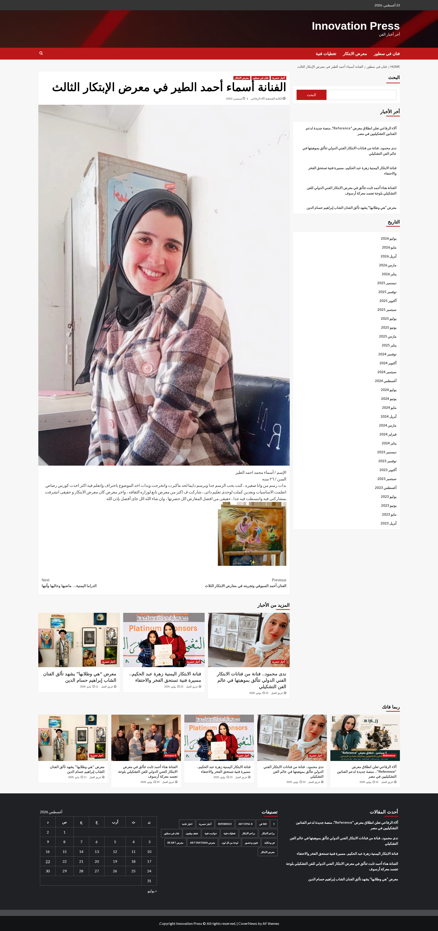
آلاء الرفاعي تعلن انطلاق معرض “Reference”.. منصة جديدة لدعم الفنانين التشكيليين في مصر (351, 131)
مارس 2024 (387, 425)
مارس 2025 (387, 336)
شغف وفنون (192, 833)
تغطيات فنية (326, 53)
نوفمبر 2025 (387, 292)
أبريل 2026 (388, 256)
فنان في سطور (387, 53)
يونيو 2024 (388, 398)
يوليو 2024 (388, 390)
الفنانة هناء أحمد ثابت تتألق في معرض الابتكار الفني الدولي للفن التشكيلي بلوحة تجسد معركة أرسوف (351, 190)
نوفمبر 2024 (387, 354)
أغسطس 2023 (385, 487)
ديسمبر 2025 (386, 283)
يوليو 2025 (388, 318)
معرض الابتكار (355, 53)
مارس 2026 (387, 265)
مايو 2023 (389, 514)
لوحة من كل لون (230, 842)
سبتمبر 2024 (386, 372)
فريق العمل (277, 693)
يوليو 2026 (388, 238)
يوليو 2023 (388, 496)
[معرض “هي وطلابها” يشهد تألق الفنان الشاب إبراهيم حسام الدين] (79, 640)
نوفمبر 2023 (387, 461)
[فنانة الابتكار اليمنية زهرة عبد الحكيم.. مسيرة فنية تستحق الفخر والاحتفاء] (164, 640)
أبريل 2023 (388, 523)
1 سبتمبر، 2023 (237, 98)
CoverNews (247, 923)
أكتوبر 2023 (387, 470)
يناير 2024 (389, 443)
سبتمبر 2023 (386, 479)
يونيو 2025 (388, 327)
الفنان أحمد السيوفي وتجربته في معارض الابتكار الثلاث (245, 583)
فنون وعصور (251, 842)
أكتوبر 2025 (387, 301)
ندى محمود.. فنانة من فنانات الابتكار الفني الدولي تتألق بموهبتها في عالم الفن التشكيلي (251, 680)
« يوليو (152, 891)
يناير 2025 (389, 345)
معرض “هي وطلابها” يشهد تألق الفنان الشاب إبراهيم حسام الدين (351, 207)
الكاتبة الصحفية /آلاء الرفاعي (266, 98)
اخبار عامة (187, 823)
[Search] (41, 53)
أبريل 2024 (388, 416)
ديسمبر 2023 (386, 452)
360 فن (263, 823)
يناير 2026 (389, 274)
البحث (394, 77)
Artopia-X (170, 755)
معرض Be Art (175, 842)
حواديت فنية (211, 833)
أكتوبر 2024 (387, 363)
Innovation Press (356, 26)
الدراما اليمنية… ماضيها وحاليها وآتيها (69, 583)
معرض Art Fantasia (202, 842)
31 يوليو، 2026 (369, 782)
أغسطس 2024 (385, 381)
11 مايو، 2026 (89, 686)
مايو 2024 (389, 407)
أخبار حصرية (278, 77)
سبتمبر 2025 (386, 309)
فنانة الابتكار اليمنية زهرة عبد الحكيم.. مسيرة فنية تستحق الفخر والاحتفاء (352, 170)
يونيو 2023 (388, 505)
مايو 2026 (389, 247)
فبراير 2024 (387, 434)
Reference (389, 755)
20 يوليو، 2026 (150, 782)
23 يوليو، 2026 (258, 693)
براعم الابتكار (268, 833)
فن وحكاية (269, 842)
